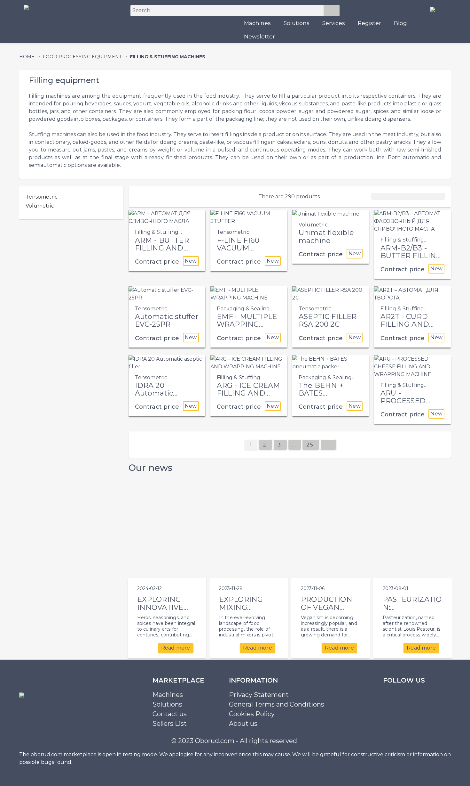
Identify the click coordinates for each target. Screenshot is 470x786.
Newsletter (259, 36)
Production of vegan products (326, 607)
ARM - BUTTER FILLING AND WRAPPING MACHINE (162, 252)
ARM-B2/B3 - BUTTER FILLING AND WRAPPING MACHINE (411, 260)
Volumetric (40, 206)
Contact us (170, 714)
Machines (257, 23)
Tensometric (42, 197)
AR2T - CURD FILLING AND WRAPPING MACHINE (404, 328)
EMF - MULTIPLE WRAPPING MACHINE (247, 324)
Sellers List (170, 723)
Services (333, 23)
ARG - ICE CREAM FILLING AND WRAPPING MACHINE (248, 397)
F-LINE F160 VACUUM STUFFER (238, 248)
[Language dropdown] (435, 9)
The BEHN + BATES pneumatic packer (321, 397)
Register (369, 23)
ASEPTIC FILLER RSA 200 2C (328, 320)
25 (310, 445)
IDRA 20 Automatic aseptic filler (157, 393)
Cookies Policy (252, 714)
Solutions (296, 23)
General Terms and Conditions (276, 704)
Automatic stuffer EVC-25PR (167, 320)
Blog (400, 23)
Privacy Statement (259, 695)
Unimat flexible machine (326, 236)
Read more (175, 648)
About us (243, 723)
